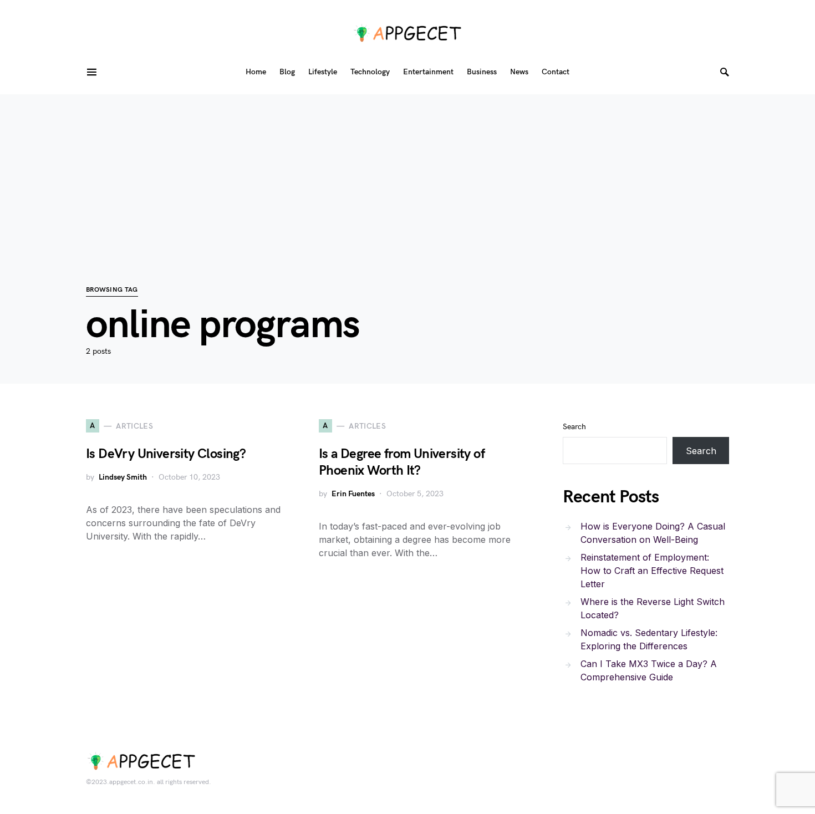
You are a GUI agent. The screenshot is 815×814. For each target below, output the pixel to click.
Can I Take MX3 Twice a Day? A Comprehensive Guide (648, 670)
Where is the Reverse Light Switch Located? (652, 608)
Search (574, 426)
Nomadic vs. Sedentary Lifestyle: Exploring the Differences (648, 639)
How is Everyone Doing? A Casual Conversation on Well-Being (652, 533)
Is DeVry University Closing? (166, 454)
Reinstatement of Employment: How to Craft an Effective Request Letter (652, 570)
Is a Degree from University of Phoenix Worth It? (402, 462)
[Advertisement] (407, 172)
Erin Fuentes (353, 493)
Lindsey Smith (123, 477)
